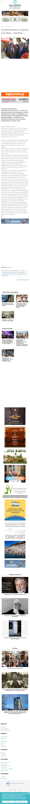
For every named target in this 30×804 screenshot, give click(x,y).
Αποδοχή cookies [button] (21, 801)
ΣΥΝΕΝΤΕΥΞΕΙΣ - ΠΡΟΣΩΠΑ (7, 769)
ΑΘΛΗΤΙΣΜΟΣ (4, 767)
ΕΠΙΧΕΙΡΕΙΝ (3, 754)
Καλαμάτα (9, 267)
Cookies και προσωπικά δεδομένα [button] (10, 798)
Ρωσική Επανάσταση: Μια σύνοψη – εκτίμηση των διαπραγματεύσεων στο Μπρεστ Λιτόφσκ (15, 690)
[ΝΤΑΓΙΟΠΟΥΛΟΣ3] (15, 95)
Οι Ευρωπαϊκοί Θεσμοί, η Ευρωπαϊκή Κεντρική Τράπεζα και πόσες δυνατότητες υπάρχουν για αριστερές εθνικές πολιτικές (15, 712)
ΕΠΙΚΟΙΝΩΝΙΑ (4, 778)
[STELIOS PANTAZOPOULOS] (15, 531)
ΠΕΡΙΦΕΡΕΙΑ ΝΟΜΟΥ (5, 730)
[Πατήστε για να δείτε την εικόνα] (15, 48)
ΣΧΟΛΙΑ (2, 744)
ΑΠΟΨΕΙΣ (3, 743)
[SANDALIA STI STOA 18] (15, 416)
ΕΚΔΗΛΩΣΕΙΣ (4, 764)
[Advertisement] (15, 75)
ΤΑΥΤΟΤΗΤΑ (3, 777)
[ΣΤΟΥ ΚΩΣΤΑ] (15, 456)
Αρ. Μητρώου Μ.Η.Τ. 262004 (16, 783)
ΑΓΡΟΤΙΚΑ (3, 752)
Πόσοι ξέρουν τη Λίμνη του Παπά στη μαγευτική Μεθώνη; (8, 304)
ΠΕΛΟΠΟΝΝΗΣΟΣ (4, 728)
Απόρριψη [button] (8, 801)
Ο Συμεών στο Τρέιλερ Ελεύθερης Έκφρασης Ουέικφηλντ (15, 616)
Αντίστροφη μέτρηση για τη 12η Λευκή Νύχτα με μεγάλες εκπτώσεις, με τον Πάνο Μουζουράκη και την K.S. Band (8, 341)
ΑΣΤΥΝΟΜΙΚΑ (4, 741)
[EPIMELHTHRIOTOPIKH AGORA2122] (15, 221)
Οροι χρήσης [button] (23, 798)
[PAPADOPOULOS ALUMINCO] (15, 101)
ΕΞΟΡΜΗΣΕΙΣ (4, 746)
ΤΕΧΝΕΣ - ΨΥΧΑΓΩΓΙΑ (5, 762)
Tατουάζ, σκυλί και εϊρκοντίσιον (15, 668)
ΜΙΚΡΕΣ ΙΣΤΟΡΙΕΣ (5, 770)
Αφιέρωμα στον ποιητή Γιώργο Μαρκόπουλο (15, 594)
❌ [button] (29, 793)
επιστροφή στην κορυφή (23, 279)
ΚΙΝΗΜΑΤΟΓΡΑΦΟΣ (5, 765)
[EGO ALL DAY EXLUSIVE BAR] (15, 14)
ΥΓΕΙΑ (2, 740)
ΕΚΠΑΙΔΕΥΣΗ (4, 738)
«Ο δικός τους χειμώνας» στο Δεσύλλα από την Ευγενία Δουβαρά (15, 638)
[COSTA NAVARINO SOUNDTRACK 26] (15, 437)
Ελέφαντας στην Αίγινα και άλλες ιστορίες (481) (7, 320)
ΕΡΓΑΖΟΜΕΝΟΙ (4, 736)
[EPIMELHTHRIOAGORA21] (15, 564)
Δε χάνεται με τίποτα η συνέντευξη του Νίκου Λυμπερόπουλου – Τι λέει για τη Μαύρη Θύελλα (21, 305)
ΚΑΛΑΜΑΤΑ (3, 727)
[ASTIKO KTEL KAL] (15, 510)
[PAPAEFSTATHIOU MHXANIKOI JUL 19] (15, 550)
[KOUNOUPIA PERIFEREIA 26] (15, 474)
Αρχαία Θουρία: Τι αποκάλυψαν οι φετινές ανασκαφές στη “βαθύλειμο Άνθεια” (7, 359)
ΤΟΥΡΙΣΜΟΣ (3, 756)
